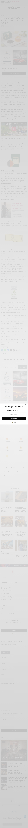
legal (15, 422)
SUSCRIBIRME (14, 418)
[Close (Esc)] (25, 405)
